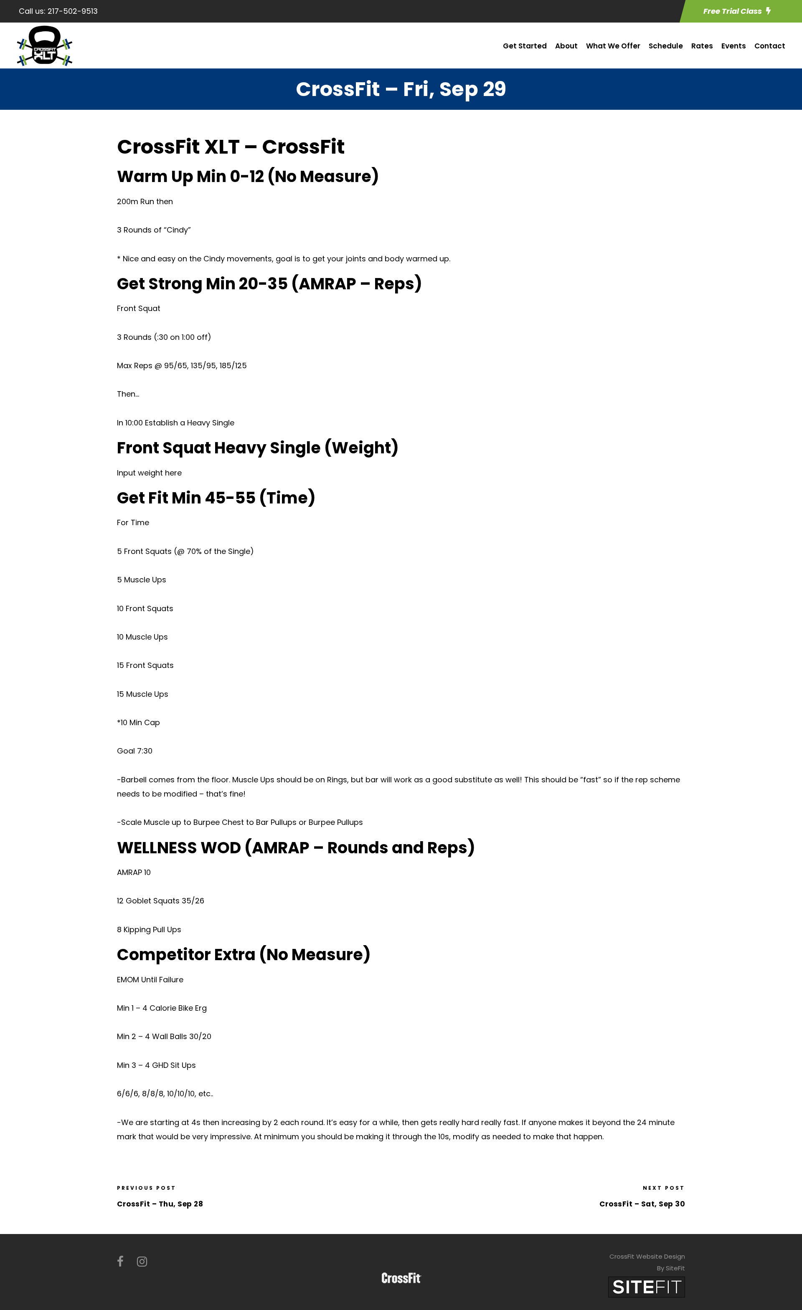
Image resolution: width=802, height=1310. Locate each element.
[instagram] (142, 1262)
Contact (769, 46)
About (566, 46)
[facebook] (120, 1262)
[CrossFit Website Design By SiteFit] (646, 1286)
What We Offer (613, 46)
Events (733, 46)
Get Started (525, 46)
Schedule (666, 46)
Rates (702, 46)
